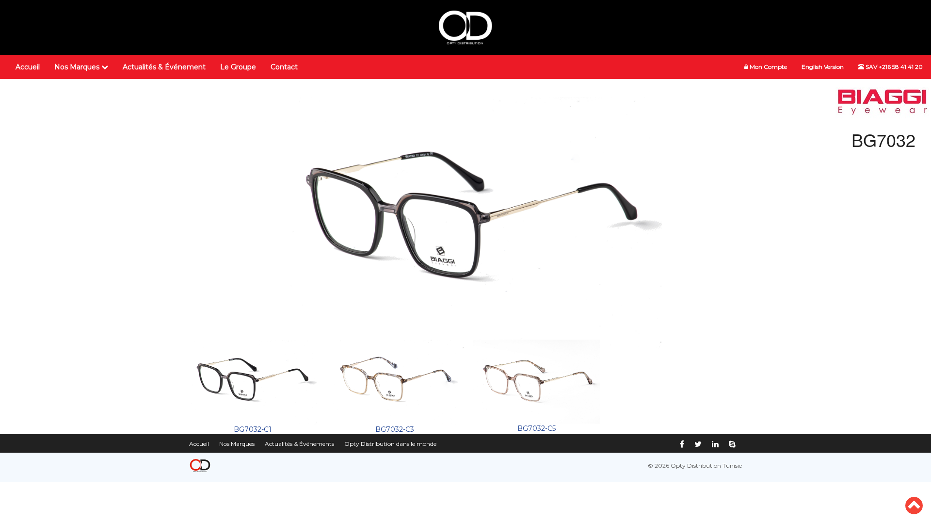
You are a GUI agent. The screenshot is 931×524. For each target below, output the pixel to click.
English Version (823, 66)
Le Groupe (238, 67)
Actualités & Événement (164, 67)
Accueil (28, 67)
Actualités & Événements (299, 443)
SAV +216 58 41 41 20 (893, 66)
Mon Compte (767, 66)
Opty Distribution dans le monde (390, 443)
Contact (284, 67)
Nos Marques (77, 67)
